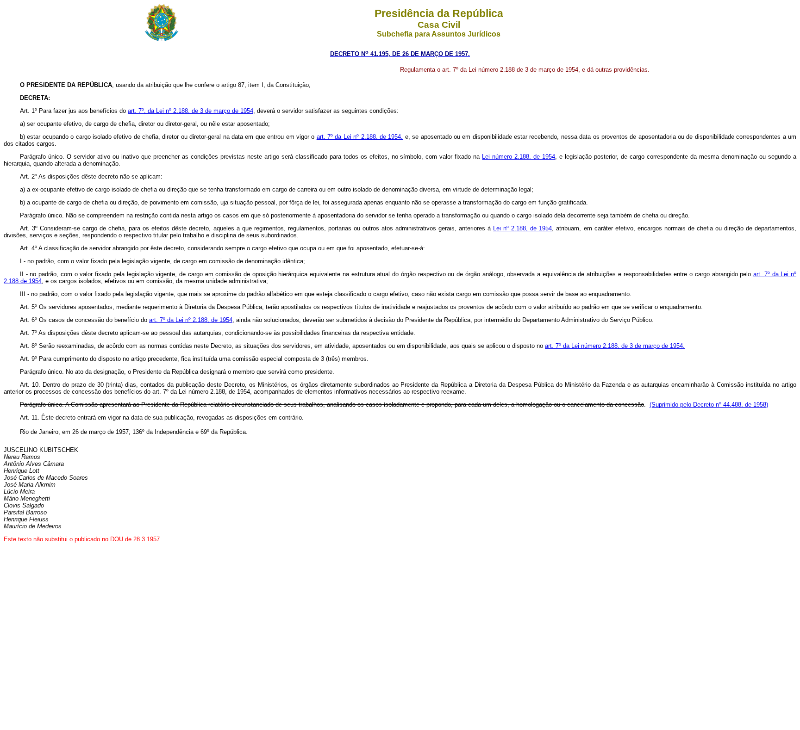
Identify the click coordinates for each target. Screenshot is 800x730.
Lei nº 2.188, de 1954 (522, 228)
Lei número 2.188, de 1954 (518, 156)
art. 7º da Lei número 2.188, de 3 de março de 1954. (615, 345)
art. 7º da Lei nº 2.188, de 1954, (360, 136)
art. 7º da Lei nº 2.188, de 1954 (190, 319)
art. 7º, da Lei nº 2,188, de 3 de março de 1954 (190, 110)
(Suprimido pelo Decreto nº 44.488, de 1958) (709, 404)
